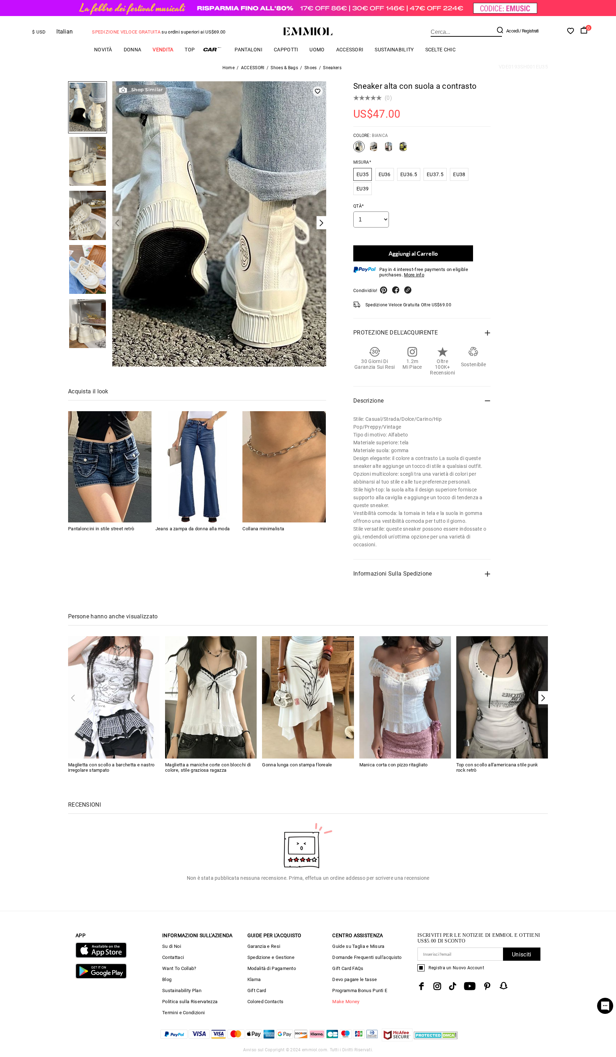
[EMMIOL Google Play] (101, 977)
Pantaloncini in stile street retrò (101, 528)
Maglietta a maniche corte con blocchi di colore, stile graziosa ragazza (208, 767)
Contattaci (173, 957)
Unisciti (521, 954)
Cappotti (286, 49)
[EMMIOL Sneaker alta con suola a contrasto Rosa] (388, 149)
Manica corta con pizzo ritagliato (393, 764)
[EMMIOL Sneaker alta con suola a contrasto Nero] (373, 149)
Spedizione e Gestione (270, 957)
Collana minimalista (263, 528)
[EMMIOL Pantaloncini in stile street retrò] (110, 466)
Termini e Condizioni (183, 1012)
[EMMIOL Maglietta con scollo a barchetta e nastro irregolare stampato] (114, 697)
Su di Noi (171, 946)
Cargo (214, 49)
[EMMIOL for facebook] (421, 986)
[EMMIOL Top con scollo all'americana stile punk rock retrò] (502, 697)
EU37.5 (435, 174)
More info (414, 274)
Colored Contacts (265, 1001)
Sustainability (394, 49)
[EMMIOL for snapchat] (503, 985)
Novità (103, 49)
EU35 (362, 174)
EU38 (459, 174)
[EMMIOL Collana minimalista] (284, 466)
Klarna (254, 979)
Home (228, 67)
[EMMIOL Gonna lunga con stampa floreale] (308, 697)
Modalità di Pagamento (271, 968)
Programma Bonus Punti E (359, 990)
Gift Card (256, 990)
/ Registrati (529, 31)
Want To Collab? (179, 968)
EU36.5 (408, 174)
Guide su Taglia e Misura (358, 946)
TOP (190, 49)
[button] (543, 697)
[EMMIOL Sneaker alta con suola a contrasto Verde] (403, 149)
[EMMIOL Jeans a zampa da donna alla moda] (197, 466)
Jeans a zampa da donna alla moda (192, 528)
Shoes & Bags (284, 67)
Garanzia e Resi (264, 946)
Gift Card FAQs (347, 968)
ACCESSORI (350, 49)
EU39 (362, 189)
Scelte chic (440, 49)
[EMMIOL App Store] (101, 956)
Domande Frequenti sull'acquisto (366, 957)
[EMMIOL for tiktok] (452, 986)
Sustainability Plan (181, 990)
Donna (133, 49)
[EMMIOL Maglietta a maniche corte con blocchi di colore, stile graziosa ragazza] (211, 697)
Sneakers (332, 67)
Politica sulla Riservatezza (189, 1001)
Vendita (163, 49)
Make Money (345, 1001)
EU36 (385, 174)
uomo (316, 49)
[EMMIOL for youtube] (469, 986)
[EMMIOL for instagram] (437, 986)
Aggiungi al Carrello (413, 253)
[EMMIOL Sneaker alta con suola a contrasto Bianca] (359, 149)
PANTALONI (248, 49)
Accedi (512, 31)
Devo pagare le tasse (354, 979)
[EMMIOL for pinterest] (487, 986)
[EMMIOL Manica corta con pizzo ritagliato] (405, 697)
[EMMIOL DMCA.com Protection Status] (436, 1039)
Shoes (310, 67)
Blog (166, 979)
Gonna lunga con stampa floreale (297, 764)
